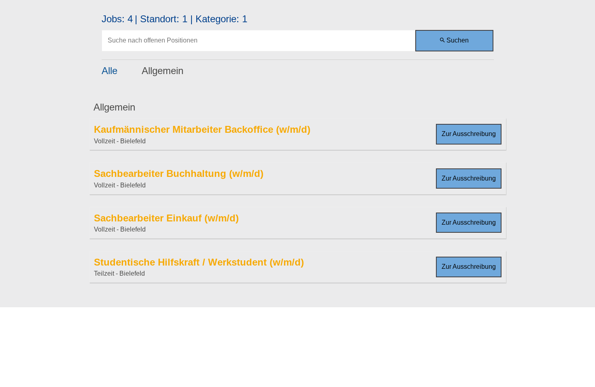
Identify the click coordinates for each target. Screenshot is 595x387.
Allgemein (162, 70)
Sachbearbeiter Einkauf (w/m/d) (166, 218)
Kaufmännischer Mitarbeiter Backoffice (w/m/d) (202, 129)
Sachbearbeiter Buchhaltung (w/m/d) (179, 173)
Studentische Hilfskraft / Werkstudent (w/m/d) (199, 262)
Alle (109, 70)
